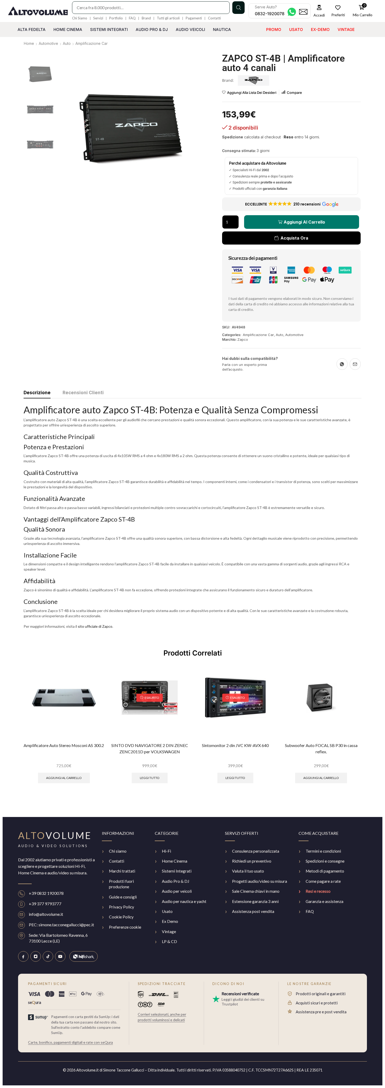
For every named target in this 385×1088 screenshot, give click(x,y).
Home (29, 43)
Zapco (242, 339)
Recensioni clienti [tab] (83, 392)
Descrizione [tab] (37, 392)
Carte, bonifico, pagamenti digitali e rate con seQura (70, 1042)
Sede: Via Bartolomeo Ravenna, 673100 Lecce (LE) (58, 938)
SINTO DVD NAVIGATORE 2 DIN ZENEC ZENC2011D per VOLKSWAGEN (149, 748)
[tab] (37, 393)
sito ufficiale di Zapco (95, 626)
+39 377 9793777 (45, 903)
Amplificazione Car (91, 43)
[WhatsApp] (342, 364)
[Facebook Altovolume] (23, 956)
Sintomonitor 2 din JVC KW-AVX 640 (235, 745)
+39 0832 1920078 (46, 893)
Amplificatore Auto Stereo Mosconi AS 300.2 (64, 745)
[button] (319, 11)
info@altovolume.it (46, 914)
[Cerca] (238, 7)
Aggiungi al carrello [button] (64, 778)
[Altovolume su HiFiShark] (83, 956)
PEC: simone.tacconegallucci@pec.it (61, 924)
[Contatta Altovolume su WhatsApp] (292, 12)
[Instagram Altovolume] (35, 956)
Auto (67, 43)
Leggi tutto (150, 778)
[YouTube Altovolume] (60, 956)
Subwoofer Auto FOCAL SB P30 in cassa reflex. (321, 748)
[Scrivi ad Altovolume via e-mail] (303, 12)
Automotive (48, 43)
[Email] (355, 364)
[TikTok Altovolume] (48, 956)
